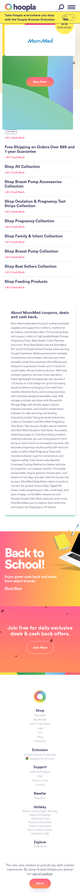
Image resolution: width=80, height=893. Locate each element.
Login (40, 728)
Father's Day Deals (40, 826)
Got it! (40, 883)
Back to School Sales (40, 829)
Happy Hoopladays (40, 815)
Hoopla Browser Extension (40, 754)
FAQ (40, 776)
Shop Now (13, 588)
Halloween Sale (40, 833)
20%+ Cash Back (40, 724)
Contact (40, 785)
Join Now (40, 647)
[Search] (61, 7)
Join (40, 732)
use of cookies (42, 873)
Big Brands (40, 719)
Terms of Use (40, 780)
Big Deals (40, 715)
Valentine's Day (40, 818)
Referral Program (40, 772)
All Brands (40, 741)
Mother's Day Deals (40, 822)
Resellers (40, 798)
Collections (40, 846)
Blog (40, 737)
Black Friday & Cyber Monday (40, 811)
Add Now (65, 19)
